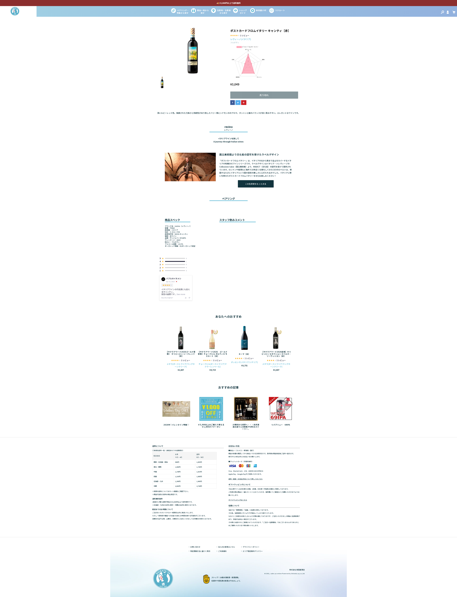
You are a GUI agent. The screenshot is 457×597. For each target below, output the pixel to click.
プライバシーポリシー (251, 547)
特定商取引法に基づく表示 (200, 551)
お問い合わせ (195, 547)
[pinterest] (243, 102)
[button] (239, 36)
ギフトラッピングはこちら (237, 500)
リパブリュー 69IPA (280, 424)
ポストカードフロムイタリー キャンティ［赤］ (260, 30)
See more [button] (180, 294)
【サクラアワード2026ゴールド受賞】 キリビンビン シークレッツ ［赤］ (180, 353)
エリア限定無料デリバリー (253, 551)
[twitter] (238, 102)
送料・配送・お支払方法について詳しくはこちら (245, 479)
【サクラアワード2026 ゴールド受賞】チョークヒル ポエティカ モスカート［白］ (212, 353)
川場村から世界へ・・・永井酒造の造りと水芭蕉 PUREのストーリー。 (246, 426)
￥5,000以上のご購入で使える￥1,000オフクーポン (211, 425)
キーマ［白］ (244, 354)
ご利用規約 (222, 551)
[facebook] (232, 102)
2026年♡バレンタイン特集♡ (176, 424)
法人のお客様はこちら (226, 547)
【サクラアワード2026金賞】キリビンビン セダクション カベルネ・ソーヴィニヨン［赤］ (276, 353)
